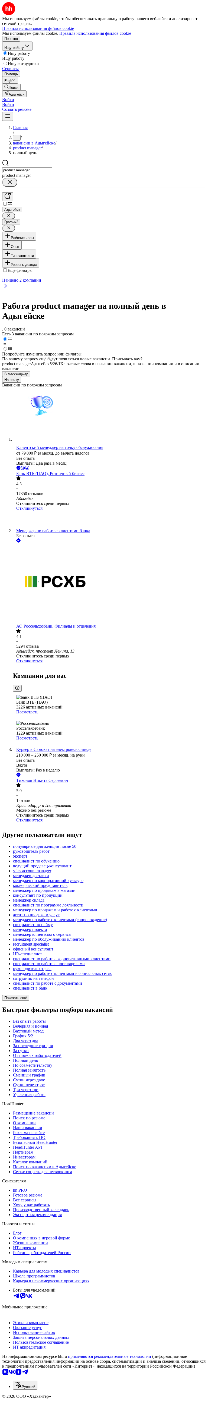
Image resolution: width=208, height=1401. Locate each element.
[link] (11, 87)
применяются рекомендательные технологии (109, 1356)
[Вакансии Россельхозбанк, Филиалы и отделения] (109, 584)
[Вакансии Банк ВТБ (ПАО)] (109, 519)
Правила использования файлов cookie (95, 33)
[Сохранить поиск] (7, 196)
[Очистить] (9, 182)
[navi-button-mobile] (7, 116)
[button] (8, 99)
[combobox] (27, 170)
